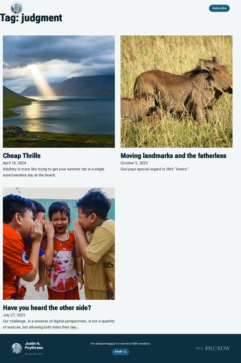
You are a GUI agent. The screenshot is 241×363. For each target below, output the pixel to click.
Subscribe (219, 8)
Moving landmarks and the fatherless (173, 156)
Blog (134, 8)
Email (118, 351)
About (194, 8)
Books (152, 8)
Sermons (173, 8)
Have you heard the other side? (47, 308)
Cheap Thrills (21, 156)
